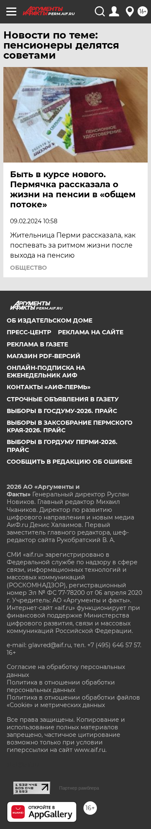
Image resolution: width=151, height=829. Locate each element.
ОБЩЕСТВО (28, 268)
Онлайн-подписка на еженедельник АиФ (46, 371)
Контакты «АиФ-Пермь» (49, 387)
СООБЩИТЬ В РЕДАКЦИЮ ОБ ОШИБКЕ (69, 461)
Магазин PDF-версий (44, 356)
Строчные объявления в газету (63, 399)
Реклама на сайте (90, 332)
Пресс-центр (29, 332)
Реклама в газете (37, 344)
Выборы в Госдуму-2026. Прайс (62, 411)
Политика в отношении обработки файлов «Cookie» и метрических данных (73, 701)
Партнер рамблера (79, 787)
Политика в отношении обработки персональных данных (61, 686)
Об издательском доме (49, 320)
